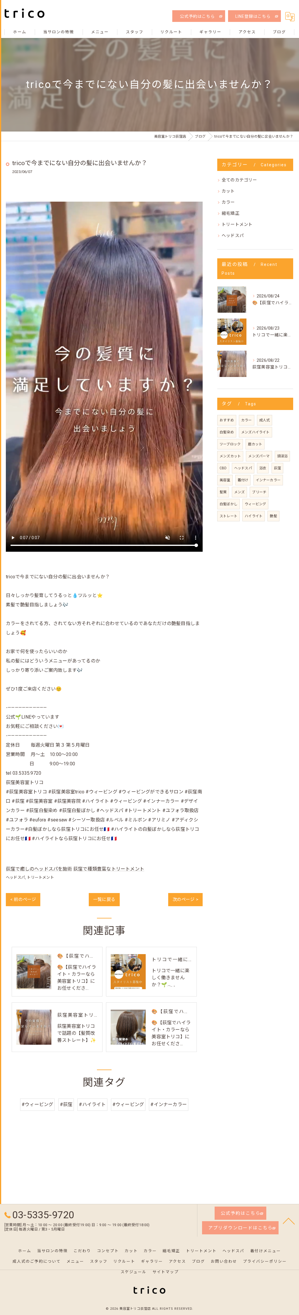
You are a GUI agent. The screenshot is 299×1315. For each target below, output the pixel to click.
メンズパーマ (259, 456)
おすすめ (227, 420)
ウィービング (255, 504)
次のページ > (185, 899)
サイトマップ (165, 1272)
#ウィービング (37, 1104)
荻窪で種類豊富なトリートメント (108, 869)
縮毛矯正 (230, 213)
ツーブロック (230, 444)
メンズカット (230, 456)
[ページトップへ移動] (289, 1220)
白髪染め (227, 432)
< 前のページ (23, 899)
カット (228, 191)
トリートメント (40, 877)
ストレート (228, 516)
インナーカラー (268, 480)
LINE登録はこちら (253, 16)
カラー (228, 202)
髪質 (223, 492)
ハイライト (254, 516)
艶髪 (273, 516)
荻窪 (277, 468)
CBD (223, 468)
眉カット (255, 444)
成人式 (264, 420)
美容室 (225, 480)
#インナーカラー (168, 1104)
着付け (243, 480)
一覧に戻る (104, 899)
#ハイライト (92, 1104)
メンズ (239, 492)
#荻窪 (66, 1104)
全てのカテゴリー (239, 180)
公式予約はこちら (197, 16)
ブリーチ (259, 492)
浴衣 (262, 468)
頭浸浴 (282, 456)
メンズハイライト (255, 432)
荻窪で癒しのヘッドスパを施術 (39, 869)
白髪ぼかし (228, 504)
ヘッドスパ (15, 877)
